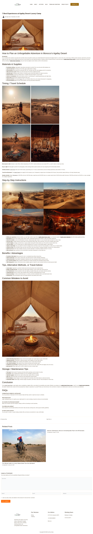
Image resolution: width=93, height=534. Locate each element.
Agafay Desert (17, 172)
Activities (41, 4)
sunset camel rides (8, 385)
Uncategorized (4, 464)
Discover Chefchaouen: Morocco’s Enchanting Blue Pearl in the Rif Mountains (65, 430)
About (35, 4)
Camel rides (12, 169)
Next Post (49, 419)
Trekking (33, 516)
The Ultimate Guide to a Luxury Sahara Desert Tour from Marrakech (18, 463)
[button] (74, 4)
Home (31, 4)
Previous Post (3, 419)
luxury (21, 79)
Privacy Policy (65, 4)
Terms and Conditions (54, 4)
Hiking (32, 515)
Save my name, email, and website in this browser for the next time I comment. (19, 497)
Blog (46, 4)
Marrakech (15, 175)
